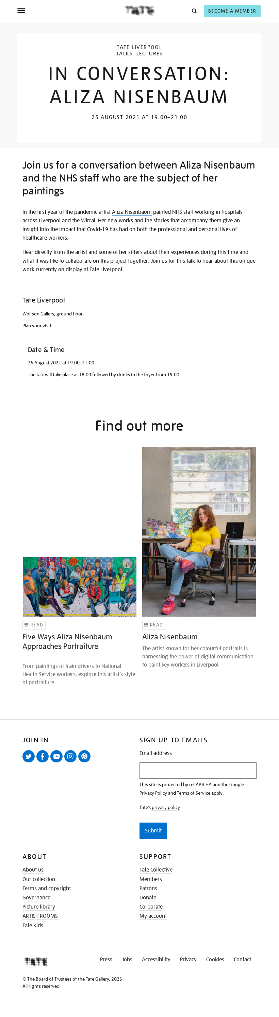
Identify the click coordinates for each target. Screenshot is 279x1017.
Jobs (127, 959)
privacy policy (166, 807)
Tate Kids (32, 925)
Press (106, 959)
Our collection (38, 879)
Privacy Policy (153, 793)
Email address (156, 753)
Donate (148, 897)
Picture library (38, 906)
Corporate (151, 906)
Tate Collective (156, 869)
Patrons (148, 888)
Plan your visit (36, 326)
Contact (242, 959)
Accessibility (156, 959)
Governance (36, 897)
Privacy (188, 959)
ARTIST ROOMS (40, 916)
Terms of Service (193, 793)
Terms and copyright (46, 888)
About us (33, 869)
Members (151, 879)
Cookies (215, 959)
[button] (193, 10)
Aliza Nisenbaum (132, 212)
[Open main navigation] (70, 11)
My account (153, 916)
